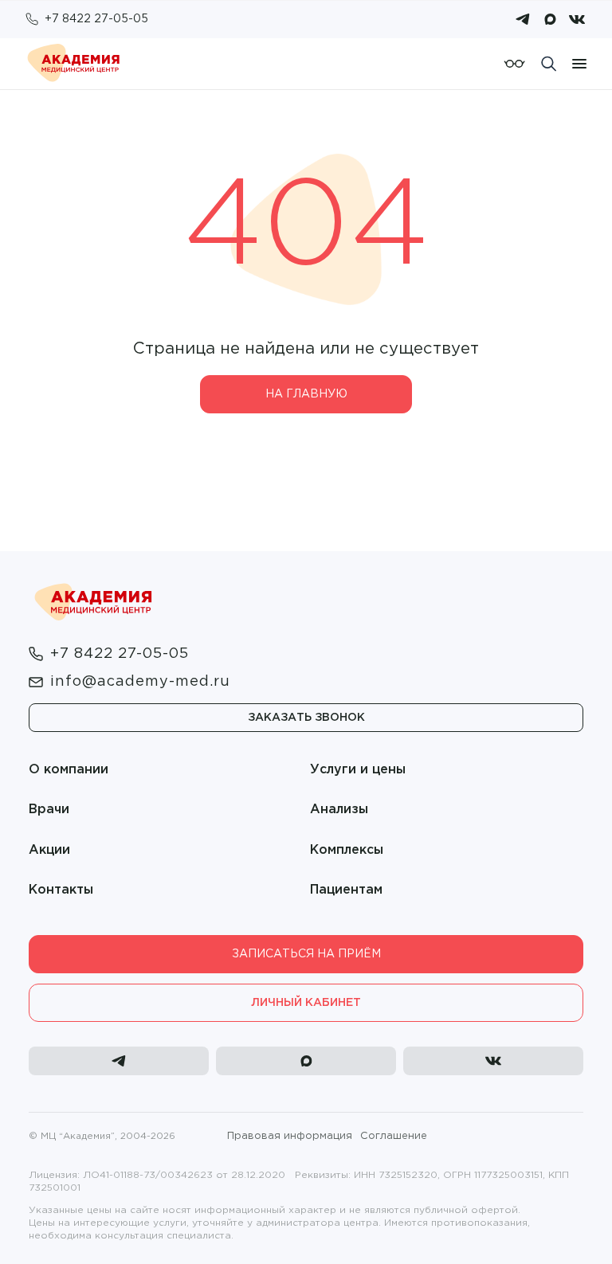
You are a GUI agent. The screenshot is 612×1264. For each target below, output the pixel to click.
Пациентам (346, 890)
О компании (68, 770)
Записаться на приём (306, 954)
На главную (306, 394)
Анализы (339, 810)
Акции (49, 850)
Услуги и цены (358, 770)
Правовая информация (289, 1136)
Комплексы (346, 850)
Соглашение (393, 1136)
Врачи (49, 810)
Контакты (61, 890)
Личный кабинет (306, 1003)
